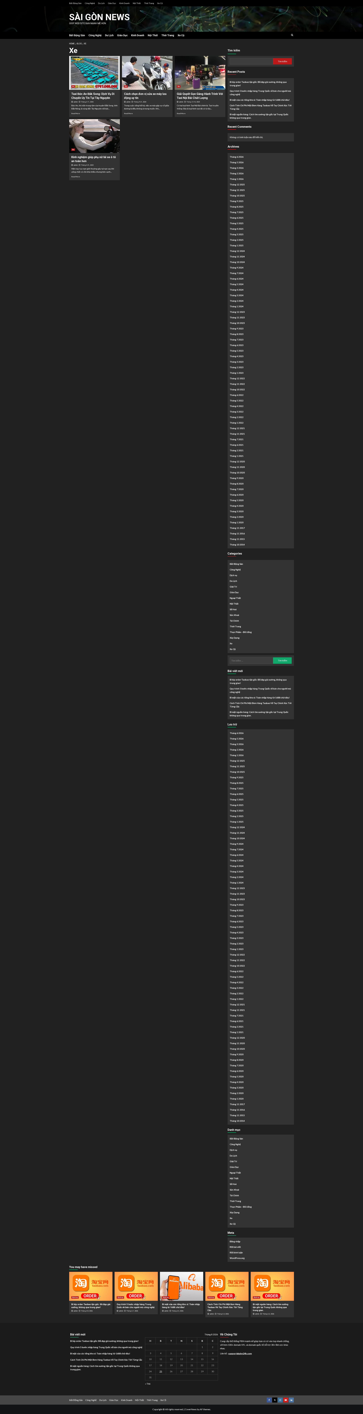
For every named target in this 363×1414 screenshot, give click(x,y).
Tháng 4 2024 (236, 289)
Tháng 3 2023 (236, 361)
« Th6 (147, 1383)
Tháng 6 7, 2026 (132, 1311)
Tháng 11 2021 (237, 434)
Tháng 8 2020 (236, 483)
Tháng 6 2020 (236, 494)
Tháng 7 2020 (236, 489)
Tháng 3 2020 (236, 511)
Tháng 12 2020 (237, 461)
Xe (73, 86)
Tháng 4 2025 (236, 229)
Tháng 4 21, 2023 (87, 165)
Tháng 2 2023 (236, 367)
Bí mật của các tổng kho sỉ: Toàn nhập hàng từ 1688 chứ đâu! (260, 100)
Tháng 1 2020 (236, 522)
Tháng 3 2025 (236, 234)
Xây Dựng (234, 637)
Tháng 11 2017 (237, 528)
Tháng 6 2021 (236, 445)
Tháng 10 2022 (237, 389)
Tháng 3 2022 (236, 411)
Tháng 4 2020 (236, 506)
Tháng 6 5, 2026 (177, 1311)
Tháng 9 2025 (236, 201)
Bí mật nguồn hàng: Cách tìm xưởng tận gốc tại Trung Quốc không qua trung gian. (259, 116)
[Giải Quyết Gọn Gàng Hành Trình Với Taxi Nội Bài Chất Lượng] (200, 73)
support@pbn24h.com (240, 1353)
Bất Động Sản (75, 3)
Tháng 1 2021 (236, 456)
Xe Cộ (160, 3)
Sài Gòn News (99, 17)
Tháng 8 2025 (236, 206)
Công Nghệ (90, 3)
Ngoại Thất (235, 598)
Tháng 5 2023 (236, 350)
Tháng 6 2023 (236, 345)
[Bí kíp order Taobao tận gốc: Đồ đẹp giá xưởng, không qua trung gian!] (90, 1286)
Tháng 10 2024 (237, 262)
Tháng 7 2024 (236, 273)
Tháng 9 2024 (236, 267)
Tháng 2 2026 (236, 173)
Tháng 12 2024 (237, 251)
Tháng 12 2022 (237, 378)
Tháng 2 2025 (236, 240)
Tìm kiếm (234, 50)
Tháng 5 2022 (236, 400)
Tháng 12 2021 (237, 428)
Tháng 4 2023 (236, 356)
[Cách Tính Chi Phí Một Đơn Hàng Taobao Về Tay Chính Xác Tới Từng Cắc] (227, 1286)
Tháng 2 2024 (236, 301)
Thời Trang (149, 3)
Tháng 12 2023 (237, 312)
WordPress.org (237, 1258)
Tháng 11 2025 (237, 190)
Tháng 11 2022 (237, 384)
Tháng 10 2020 (237, 472)
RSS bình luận (236, 1252)
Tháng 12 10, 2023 (193, 102)
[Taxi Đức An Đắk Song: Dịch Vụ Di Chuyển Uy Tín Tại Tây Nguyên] (94, 73)
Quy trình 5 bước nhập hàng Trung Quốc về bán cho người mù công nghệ (260, 93)
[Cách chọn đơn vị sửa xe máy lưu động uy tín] (147, 73)
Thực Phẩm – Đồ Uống (241, 632)
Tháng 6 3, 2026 (223, 1314)
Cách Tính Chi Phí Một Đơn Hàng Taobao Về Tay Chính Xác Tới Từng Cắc (261, 107)
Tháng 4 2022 (236, 406)
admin (76, 102)
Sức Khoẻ (234, 615)
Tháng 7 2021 (236, 439)
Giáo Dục (112, 3)
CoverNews (191, 1409)
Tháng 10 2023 (237, 323)
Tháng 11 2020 (237, 467)
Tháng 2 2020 (236, 517)
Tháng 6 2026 (236, 157)
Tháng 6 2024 (236, 278)
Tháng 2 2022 (236, 417)
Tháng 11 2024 (237, 256)
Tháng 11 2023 (237, 317)
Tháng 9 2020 (236, 478)
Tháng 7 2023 (236, 339)
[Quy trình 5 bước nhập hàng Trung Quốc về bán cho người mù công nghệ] (136, 1286)
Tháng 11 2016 (237, 533)
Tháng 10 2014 (237, 544)
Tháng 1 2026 (236, 179)
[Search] (292, 35)
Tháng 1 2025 (236, 245)
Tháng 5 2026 (236, 162)
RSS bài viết (235, 1247)
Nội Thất (137, 3)
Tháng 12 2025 (237, 184)
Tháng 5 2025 (236, 223)
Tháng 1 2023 (236, 373)
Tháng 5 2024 (236, 284)
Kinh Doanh (124, 3)
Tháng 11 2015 (237, 539)
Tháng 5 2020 (236, 500)
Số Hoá (233, 609)
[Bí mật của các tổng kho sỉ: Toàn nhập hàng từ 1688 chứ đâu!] (181, 1286)
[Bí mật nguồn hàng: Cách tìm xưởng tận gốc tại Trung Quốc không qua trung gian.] (272, 1286)
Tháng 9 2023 (236, 328)
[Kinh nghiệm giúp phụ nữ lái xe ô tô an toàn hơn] (94, 136)
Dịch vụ (233, 575)
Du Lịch (101, 3)
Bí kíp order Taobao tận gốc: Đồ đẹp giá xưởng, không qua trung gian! (258, 84)
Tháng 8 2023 (236, 334)
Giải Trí (233, 586)
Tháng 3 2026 (236, 168)
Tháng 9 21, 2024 (140, 102)
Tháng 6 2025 (236, 217)
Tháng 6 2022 (236, 395)
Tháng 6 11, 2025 (87, 102)
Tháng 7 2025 (236, 212)
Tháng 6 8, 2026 (87, 1311)
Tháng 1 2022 (236, 422)
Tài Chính (234, 620)
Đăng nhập (235, 1241)
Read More (75, 113)
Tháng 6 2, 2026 (268, 1314)
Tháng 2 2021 (236, 450)
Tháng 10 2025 (237, 195)
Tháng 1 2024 (236, 306)
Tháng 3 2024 (236, 295)
